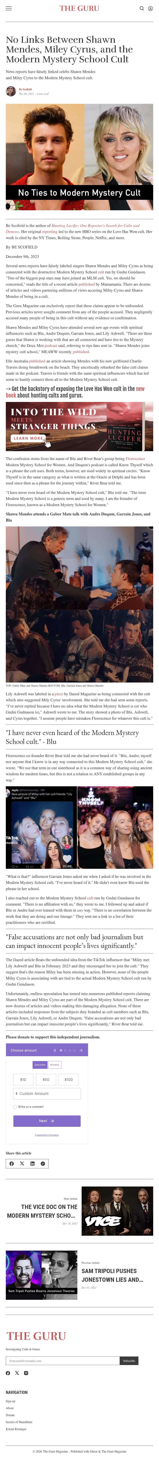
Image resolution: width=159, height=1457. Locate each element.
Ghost (93, 1451)
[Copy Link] (43, 1164)
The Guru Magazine (55, 1451)
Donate (10, 1415)
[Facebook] (8, 1373)
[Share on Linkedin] (32, 1164)
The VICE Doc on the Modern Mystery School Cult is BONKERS (42, 1211)
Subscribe (129, 1361)
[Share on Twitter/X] (22, 1164)
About (10, 1408)
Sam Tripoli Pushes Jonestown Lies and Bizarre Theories (110, 1275)
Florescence (135, 458)
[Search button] (142, 8)
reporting (50, 231)
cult (101, 272)
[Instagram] (26, 1373)
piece (59, 693)
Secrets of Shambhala (19, 1422)
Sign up (10, 1401)
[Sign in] (150, 8)
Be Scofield (25, 89)
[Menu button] (9, 8)
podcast (51, 345)
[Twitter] (17, 1373)
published (87, 284)
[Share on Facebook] (12, 1164)
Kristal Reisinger (16, 1428)
